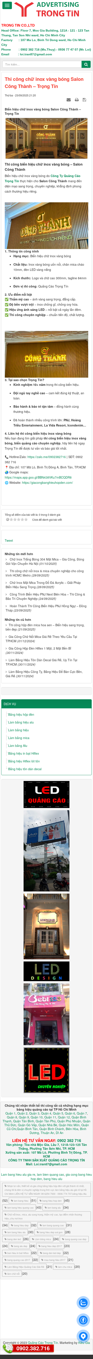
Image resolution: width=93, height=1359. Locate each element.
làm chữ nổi (13, 1273)
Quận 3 (34, 1113)
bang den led (14, 1239)
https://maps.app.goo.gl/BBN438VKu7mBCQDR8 (38, 477)
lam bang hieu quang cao (20, 1207)
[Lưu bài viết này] (85, 99)
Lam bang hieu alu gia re (18, 1174)
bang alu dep (20, 1246)
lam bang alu (54, 1207)
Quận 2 (22, 1113)
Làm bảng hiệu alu (21, 722)
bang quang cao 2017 (18, 1260)
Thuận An (47, 1133)
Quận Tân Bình (23, 1121)
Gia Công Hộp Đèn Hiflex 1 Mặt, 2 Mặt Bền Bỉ (40, 648)
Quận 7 (82, 1113)
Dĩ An (59, 1133)
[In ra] (77, 99)
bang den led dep (52, 1253)
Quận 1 (10, 1113)
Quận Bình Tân (27, 1129)
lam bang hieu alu (16, 1232)
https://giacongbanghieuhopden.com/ (47, 482)
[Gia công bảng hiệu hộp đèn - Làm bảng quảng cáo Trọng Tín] (46, 9)
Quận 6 (69, 1113)
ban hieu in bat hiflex (18, 1253)
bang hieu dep (21, 1225)
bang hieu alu (53, 1179)
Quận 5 (58, 1113)
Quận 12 (63, 1117)
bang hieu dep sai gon (51, 1232)
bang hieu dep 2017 (51, 1246)
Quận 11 (50, 1117)
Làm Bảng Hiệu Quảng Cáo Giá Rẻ (25, 1266)
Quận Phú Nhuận (69, 1121)
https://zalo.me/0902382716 (46, 457)
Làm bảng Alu (17, 745)
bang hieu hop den (52, 1200)
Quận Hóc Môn (69, 1125)
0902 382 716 (69, 1140)
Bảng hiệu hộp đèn (21, 714)
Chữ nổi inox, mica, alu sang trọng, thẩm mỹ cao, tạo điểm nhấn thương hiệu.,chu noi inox (43, 1216)
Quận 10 (37, 1117)
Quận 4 (46, 1113)
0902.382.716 (33, 1348)
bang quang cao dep (75, 1239)
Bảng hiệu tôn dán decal (25, 769)
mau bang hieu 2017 (54, 1260)
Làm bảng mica (18, 738)
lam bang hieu (21, 1200)
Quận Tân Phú (46, 1121)
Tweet (9, 540)
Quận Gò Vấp (27, 1125)
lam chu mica (65, 1266)
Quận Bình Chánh (51, 1129)
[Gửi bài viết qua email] (69, 99)
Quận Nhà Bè (47, 1125)
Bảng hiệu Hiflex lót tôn (24, 761)
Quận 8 (12, 1117)
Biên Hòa (71, 1129)
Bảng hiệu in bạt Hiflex (23, 753)
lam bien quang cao (50, 1174)
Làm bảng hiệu (18, 730)
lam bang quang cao (53, 1225)
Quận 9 (24, 1117)
